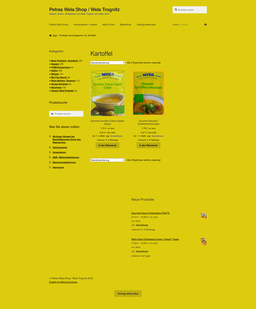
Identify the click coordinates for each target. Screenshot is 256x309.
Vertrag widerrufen (146, 24)
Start (55, 35)
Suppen (55, 63)
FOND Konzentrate (60, 67)
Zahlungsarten (60, 147)
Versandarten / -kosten (85, 24)
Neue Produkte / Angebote (64, 60)
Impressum (58, 167)
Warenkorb (125, 24)
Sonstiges (56, 87)
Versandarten (59, 152)
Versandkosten (116, 136)
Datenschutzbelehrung (64, 162)
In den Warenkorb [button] (107, 145)
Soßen (54, 70)
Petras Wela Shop (58, 24)
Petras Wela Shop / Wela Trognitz (84, 9)
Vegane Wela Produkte (62, 90)
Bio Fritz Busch (59, 77)
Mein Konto (109, 24)
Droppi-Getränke (59, 83)
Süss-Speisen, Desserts (63, 80)
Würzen (55, 73)
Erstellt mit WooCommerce (63, 282)
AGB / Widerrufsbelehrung (66, 157)
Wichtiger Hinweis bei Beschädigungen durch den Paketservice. (67, 139)
